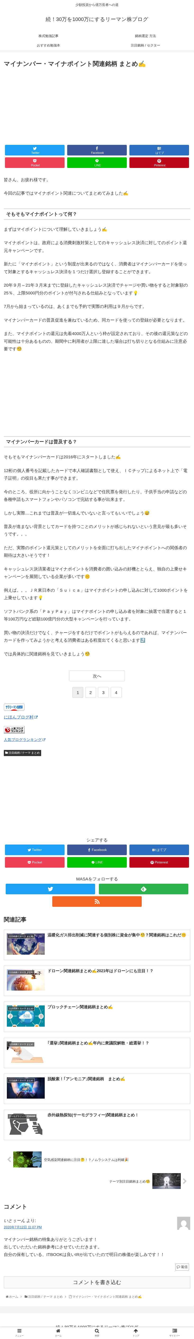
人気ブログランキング (23, 739)
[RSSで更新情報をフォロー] (97, 901)
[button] (180, 756)
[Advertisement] (97, 104)
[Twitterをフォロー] (50, 889)
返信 (184, 1267)
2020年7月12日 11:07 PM (23, 1227)
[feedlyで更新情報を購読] (143, 889)
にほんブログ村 (19, 717)
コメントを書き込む (97, 1282)
